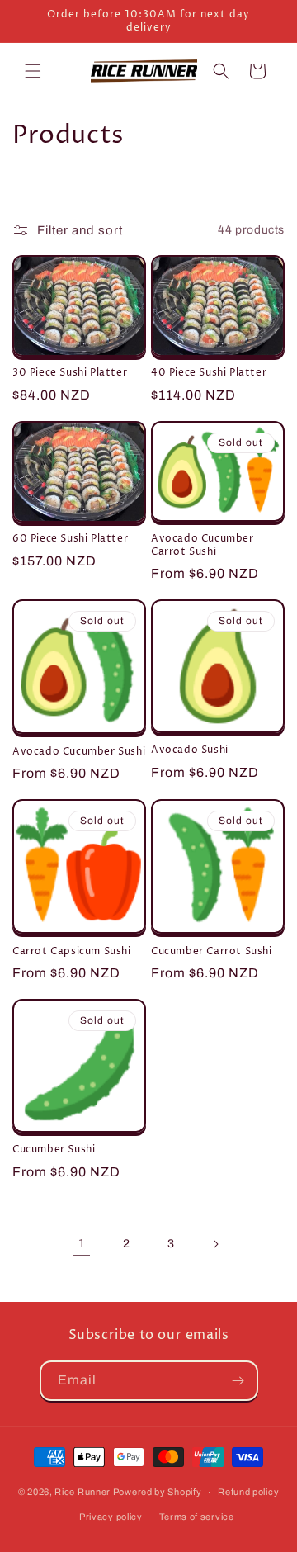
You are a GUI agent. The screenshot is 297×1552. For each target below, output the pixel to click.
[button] (33, 71)
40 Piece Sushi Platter (208, 373)
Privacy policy (111, 1516)
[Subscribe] (238, 1380)
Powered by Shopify (157, 1492)
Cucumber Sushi (53, 1150)
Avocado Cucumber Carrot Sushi (202, 545)
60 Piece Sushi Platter (70, 539)
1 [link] (82, 1243)
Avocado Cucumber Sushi (78, 752)
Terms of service (196, 1516)
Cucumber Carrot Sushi (211, 951)
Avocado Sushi (190, 750)
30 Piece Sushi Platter (69, 373)
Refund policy (248, 1492)
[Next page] (215, 1244)
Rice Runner (82, 1492)
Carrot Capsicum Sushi (71, 951)
